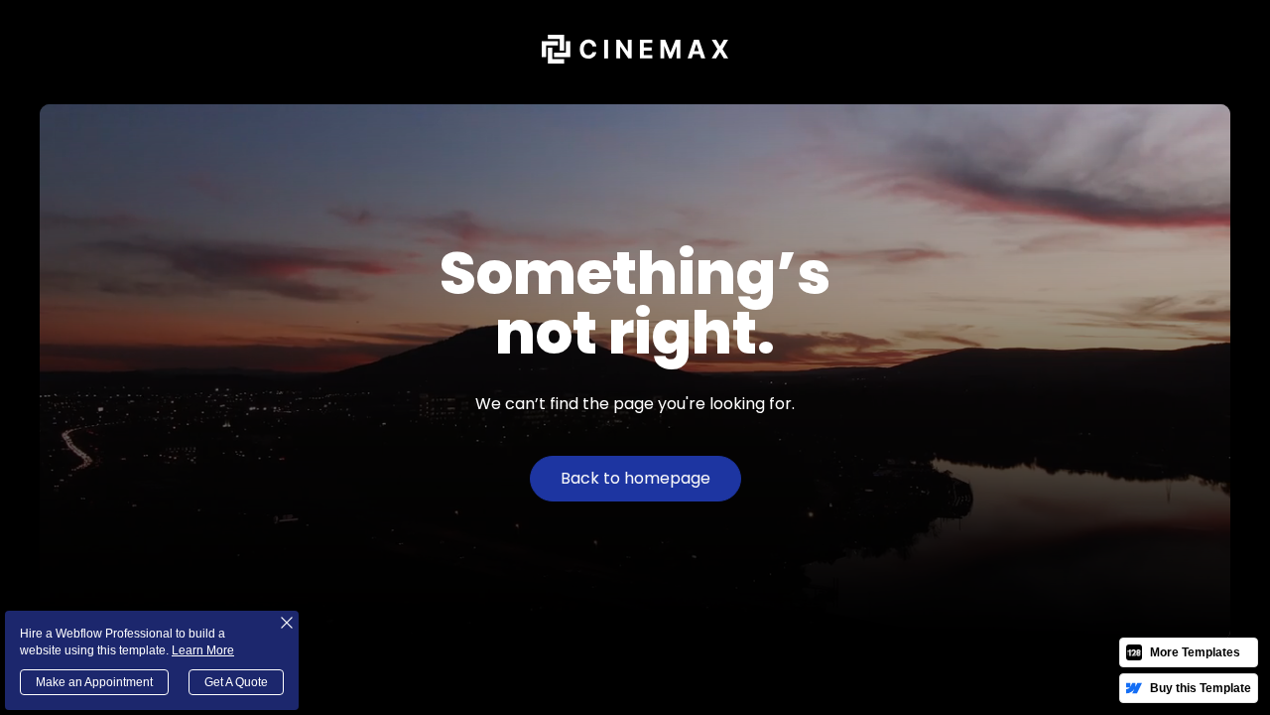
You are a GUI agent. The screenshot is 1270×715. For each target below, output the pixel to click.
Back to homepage (635, 478)
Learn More (203, 650)
